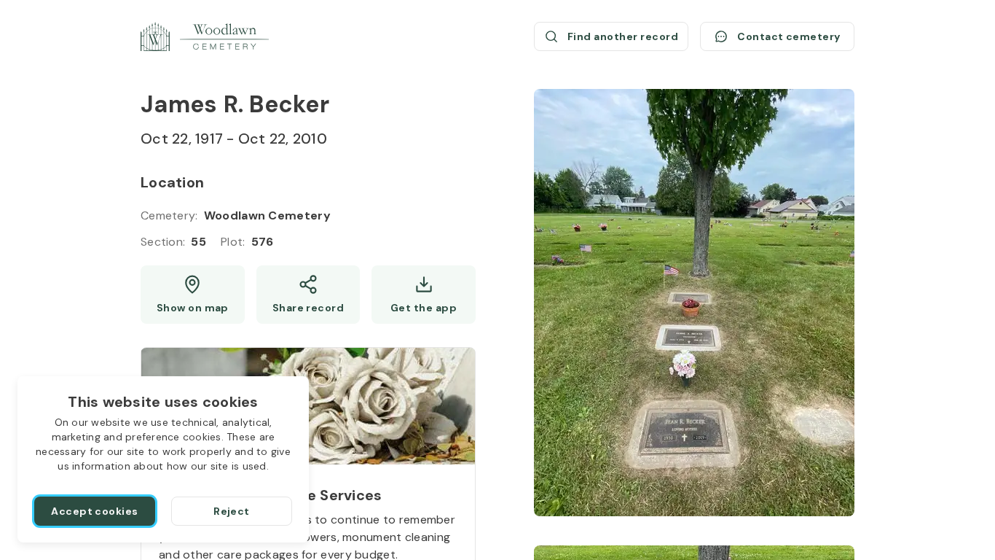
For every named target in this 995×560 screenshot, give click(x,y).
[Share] (308, 294)
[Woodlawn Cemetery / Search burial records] (205, 36)
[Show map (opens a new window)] (193, 294)
